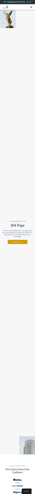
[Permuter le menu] (31, 7)
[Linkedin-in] (27, 2)
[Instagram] (30, 2)
